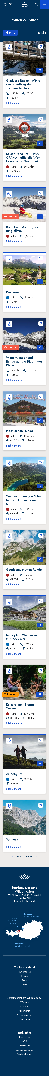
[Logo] (24, 4)
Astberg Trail (15, 774)
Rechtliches (24, 1032)
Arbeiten (24, 1006)
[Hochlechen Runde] (24, 408)
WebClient (24, 1019)
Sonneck (12, 839)
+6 (40, 486)
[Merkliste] (5, 5)
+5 (40, 143)
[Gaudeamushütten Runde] (24, 547)
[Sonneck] (24, 817)
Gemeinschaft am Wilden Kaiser (24, 998)
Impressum (24, 1037)
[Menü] (44, 4)
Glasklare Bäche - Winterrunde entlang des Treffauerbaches (24, 84)
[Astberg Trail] (24, 752)
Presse (24, 976)
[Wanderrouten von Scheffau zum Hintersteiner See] (24, 474)
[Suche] (36, 5)
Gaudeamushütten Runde (24, 569)
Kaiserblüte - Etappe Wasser (20, 706)
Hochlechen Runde (19, 431)
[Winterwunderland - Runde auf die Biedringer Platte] (24, 335)
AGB (24, 1041)
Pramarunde (14, 292)
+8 (40, 763)
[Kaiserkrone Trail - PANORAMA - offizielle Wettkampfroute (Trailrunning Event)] (24, 131)
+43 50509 (25, 898)
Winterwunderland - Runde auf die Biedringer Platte (24, 361)
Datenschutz (24, 1045)
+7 (40, 559)
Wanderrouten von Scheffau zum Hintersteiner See (24, 500)
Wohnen (24, 1002)
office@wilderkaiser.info (24, 901)
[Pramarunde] (24, 270)
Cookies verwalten (24, 1050)
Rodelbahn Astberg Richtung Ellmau (23, 229)
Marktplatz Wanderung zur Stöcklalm (22, 637)
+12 (39, 70)
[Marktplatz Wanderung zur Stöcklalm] (24, 613)
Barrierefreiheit (24, 1054)
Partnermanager (24, 1015)
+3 (40, 216)
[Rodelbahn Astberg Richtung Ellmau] (24, 205)
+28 (39, 694)
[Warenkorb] (11, 5)
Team (24, 980)
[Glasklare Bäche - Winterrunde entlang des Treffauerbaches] (24, 58)
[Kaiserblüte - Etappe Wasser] (24, 682)
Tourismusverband (24, 967)
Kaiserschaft (24, 1010)
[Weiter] (36, 857)
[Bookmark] (40, 46)
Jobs (24, 984)
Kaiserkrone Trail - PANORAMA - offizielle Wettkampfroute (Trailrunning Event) (23, 157)
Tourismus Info (24, 971)
